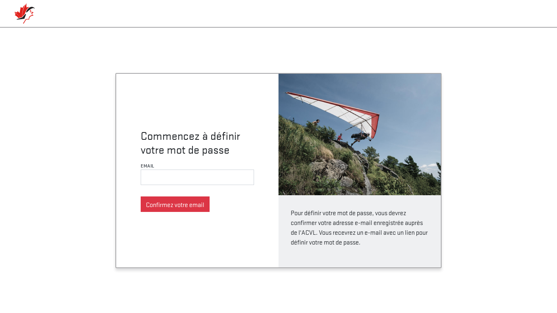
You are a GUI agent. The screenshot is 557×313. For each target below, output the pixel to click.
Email (148, 165)
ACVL (24, 13)
